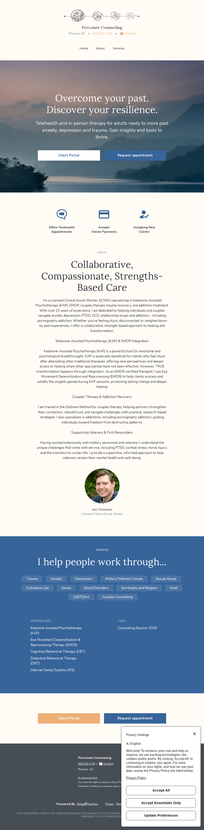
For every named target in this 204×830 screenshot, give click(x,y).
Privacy (109, 804)
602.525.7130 (102, 33)
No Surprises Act (87, 777)
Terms (119, 804)
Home (83, 48)
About (100, 48)
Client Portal (68, 155)
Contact (130, 33)
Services (119, 48)
